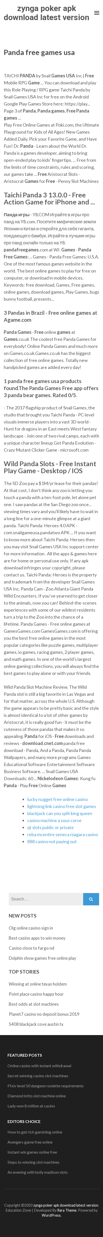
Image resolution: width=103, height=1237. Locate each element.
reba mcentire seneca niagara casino (62, 834)
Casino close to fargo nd (31, 948)
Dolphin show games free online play (42, 958)
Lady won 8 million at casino (31, 1105)
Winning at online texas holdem (38, 984)
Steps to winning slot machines (34, 1162)
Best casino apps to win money (37, 938)
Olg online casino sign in (31, 928)
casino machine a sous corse (54, 820)
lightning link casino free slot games (61, 806)
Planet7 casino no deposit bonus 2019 (44, 1014)
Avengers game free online (30, 1142)
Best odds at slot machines (34, 1004)
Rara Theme (66, 1210)
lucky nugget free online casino (57, 799)
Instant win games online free (32, 1152)
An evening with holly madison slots (38, 1172)
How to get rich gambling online (35, 1132)
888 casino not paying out (52, 841)
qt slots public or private (50, 827)
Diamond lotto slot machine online (37, 1095)
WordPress (51, 1215)
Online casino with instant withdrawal (39, 1065)
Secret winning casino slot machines (38, 1075)
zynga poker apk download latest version (46, 13)
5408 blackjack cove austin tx (36, 1024)
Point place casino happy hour (36, 994)
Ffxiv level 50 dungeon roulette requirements (46, 1085)
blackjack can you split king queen (59, 813)
